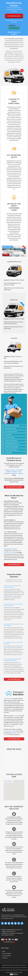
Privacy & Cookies (6, 955)
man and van (16, 715)
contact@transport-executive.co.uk (14, 929)
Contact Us (4, 957)
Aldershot (12, 470)
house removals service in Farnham (12, 647)
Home (3, 951)
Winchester (14, 473)
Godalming (8, 471)
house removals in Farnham (10, 731)
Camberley (20, 473)
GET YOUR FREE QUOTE (14, 16)
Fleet (19, 471)
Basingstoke (7, 473)
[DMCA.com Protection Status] (14, 974)
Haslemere (14, 471)
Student (6, 531)
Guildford (7, 470)
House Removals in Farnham (10, 549)
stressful (10, 724)
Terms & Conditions (6, 953)
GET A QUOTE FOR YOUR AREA (14, 487)
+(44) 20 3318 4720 (10, 931)
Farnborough (19, 470)
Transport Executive (8, 698)
